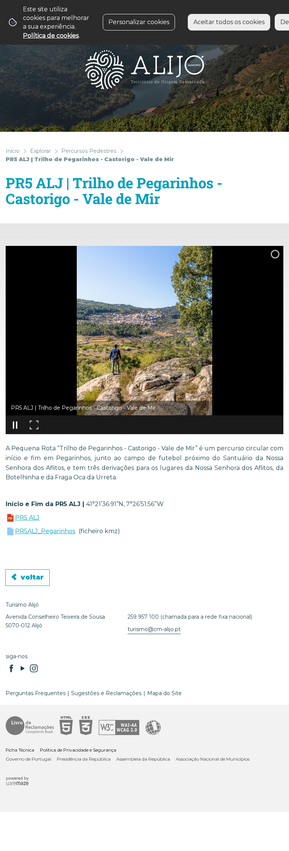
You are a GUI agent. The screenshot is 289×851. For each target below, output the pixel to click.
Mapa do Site (164, 693)
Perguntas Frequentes (35, 693)
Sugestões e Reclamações (106, 693)
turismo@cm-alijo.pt (154, 629)
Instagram (34, 668)
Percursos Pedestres (88, 151)
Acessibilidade (110, 725)
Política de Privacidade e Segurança (78, 750)
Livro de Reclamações (30, 725)
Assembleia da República (143, 759)
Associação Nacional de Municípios (212, 759)
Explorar (40, 151)
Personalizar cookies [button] (138, 22)
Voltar (32, 577)
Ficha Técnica (20, 750)
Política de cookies (51, 35)
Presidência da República (84, 759)
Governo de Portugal (28, 759)
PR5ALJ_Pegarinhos (45, 531)
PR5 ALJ (27, 517)
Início (13, 151)
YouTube (22, 668)
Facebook (11, 668)
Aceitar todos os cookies (229, 22)
